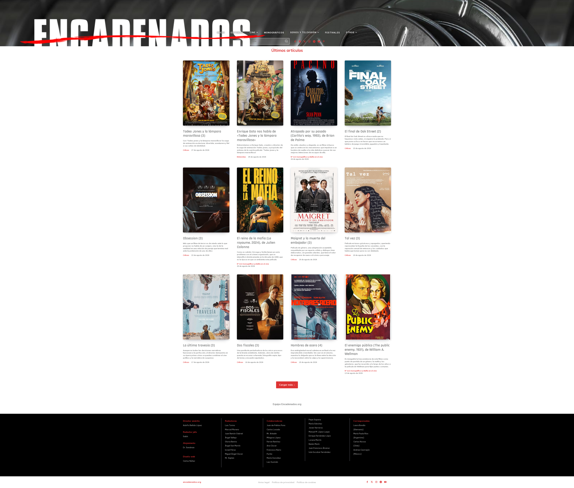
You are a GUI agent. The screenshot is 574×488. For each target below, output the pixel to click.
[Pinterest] (323, 41)
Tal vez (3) (352, 238)
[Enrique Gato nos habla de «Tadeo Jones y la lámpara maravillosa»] (260, 93)
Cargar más (286, 384)
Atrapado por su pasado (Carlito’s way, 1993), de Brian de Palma (312, 135)
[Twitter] (304, 41)
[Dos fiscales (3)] (260, 307)
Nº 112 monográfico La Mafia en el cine (307, 157)
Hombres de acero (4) (306, 345)
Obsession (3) (193, 238)
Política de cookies (306, 482)
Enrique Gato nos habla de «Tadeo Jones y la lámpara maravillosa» (257, 135)
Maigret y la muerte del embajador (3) (308, 240)
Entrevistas (241, 157)
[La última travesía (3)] (206, 307)
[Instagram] (309, 41)
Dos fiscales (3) (248, 345)
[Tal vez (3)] (368, 200)
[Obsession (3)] (206, 200)
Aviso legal (264, 482)
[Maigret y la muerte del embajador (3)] (314, 200)
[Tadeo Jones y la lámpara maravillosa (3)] (206, 93)
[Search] (286, 41)
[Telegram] (314, 41)
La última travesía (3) (199, 345)
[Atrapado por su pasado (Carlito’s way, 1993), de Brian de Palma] (314, 93)
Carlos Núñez (189, 461)
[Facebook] (295, 41)
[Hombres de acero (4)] (314, 307)
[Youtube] (319, 41)
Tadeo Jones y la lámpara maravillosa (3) (202, 133)
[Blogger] (299, 41)
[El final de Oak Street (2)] (368, 93)
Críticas (186, 150)
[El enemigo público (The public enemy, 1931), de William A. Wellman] (368, 307)
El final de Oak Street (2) (363, 131)
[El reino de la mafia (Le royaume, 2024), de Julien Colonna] (260, 200)
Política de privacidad (283, 482)
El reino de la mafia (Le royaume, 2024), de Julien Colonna (256, 242)
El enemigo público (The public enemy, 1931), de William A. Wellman (367, 349)
